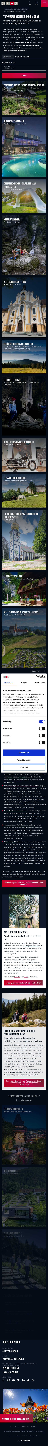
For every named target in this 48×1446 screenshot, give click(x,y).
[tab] (8, 57)
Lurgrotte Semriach (13, 576)
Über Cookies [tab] (39, 683)
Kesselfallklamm (12, 219)
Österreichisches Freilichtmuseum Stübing (24, 85)
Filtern (24, 76)
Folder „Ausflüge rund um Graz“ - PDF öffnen (23, 983)
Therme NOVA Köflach (14, 121)
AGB (23, 1431)
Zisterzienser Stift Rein (15, 281)
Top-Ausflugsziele (12, 1171)
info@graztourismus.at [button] (13, 1358)
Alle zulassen (24, 753)
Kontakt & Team (32, 1427)
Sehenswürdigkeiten (13, 1109)
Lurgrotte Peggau (12, 379)
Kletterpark (19, 780)
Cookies (38, 1436)
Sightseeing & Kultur (21, 9)
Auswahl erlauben (24, 760)
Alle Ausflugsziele (13, 1233)
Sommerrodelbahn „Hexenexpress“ (18, 777)
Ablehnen (24, 767)
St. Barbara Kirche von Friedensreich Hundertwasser (21, 515)
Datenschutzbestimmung (35, 1431)
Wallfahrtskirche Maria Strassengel (21, 612)
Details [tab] (24, 683)
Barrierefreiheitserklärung (25, 1436)
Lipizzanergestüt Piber (14, 478)
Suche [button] (30, 4)
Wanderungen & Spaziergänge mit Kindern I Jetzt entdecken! (24, 883)
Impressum (11, 1436)
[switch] (42, 728)
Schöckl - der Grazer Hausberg (18, 344)
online (26, 976)
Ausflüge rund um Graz (32, 946)
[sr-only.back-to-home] (10, 3)
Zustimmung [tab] (9, 683)
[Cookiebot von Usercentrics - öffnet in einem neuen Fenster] (35, 676)
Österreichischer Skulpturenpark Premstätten (20, 185)
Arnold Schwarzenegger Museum (19, 442)
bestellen (17, 976)
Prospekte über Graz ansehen (15, 1419)
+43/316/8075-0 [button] (10, 1351)
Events (36, 4)
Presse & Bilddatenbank (12, 1431)
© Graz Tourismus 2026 (17, 1427)
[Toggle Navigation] (44, 3)
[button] (3, 1380)
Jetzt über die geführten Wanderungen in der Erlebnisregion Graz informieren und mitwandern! (24, 1082)
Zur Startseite (8, 9)
